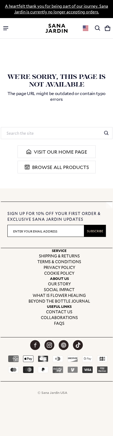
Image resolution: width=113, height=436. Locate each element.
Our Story (59, 283)
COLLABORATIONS (59, 317)
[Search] (106, 133)
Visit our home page (60, 152)
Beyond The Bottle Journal (59, 301)
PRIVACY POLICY (59, 267)
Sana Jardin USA (54, 392)
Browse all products (60, 167)
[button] (98, 28)
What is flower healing (59, 295)
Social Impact (59, 289)
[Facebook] (35, 345)
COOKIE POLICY (59, 273)
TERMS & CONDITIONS (59, 261)
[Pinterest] (64, 345)
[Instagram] (49, 345)
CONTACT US (59, 311)
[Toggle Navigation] (6, 28)
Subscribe (95, 231)
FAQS (59, 323)
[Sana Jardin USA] (56, 28)
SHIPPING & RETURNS (59, 256)
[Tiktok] (78, 345)
